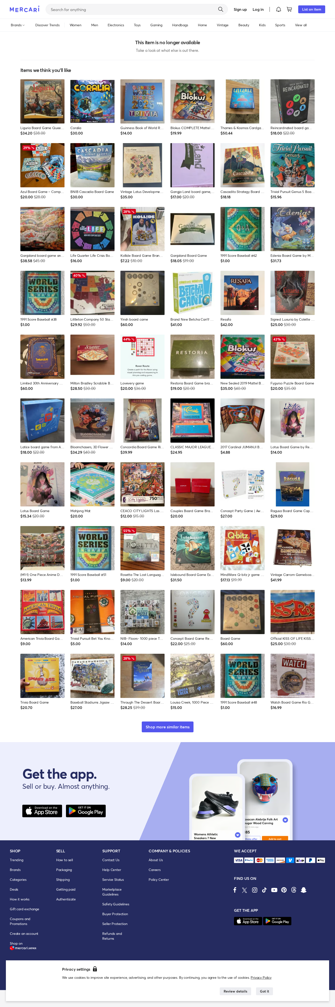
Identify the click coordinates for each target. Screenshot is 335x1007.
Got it (264, 991)
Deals (14, 889)
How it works (19, 899)
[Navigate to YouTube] (274, 890)
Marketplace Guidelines (111, 892)
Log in (258, 9)
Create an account (24, 933)
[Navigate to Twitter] (245, 890)
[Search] (221, 9)
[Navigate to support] (238, 860)
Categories (18, 879)
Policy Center (159, 879)
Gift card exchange (24, 909)
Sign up (240, 9)
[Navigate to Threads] (294, 890)
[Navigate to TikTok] (264, 890)
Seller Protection (114, 923)
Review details (235, 991)
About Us (156, 859)
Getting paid (66, 889)
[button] (278, 9)
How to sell (64, 859)
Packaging (64, 869)
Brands (15, 869)
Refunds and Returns (112, 936)
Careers (155, 869)
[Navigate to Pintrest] (284, 890)
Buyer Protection (115, 914)
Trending (16, 859)
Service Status (113, 879)
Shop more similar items (168, 726)
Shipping (63, 879)
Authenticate (66, 899)
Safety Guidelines (115, 904)
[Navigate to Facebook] (235, 890)
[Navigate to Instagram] (254, 890)
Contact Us (110, 859)
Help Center (111, 869)
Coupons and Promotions (20, 921)
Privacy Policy (261, 977)
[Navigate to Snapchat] (304, 890)
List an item (311, 9)
